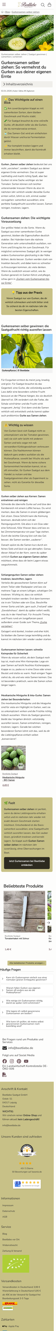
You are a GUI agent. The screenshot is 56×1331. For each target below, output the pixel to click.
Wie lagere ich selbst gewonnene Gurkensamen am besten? (23, 1012)
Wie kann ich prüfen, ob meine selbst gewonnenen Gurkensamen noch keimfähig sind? (24, 1024)
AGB (4, 1216)
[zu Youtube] (26, 1061)
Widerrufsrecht (9, 1245)
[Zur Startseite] (26, 5)
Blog (7, 11)
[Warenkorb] (49, 4)
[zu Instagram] (11, 1061)
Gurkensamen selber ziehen (26, 11)
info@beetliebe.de (11, 1125)
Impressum (7, 1205)
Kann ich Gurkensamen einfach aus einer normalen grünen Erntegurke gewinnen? (26, 978)
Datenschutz (8, 1211)
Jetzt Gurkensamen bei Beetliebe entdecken (29, 863)
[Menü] (4, 4)
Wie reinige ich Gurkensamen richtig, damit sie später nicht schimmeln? (24, 1001)
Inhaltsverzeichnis (19, 84)
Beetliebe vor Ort (10, 1239)
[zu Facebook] (5, 1061)
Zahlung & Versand (12, 1250)
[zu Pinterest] (19, 1061)
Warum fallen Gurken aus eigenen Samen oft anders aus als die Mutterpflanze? (23, 990)
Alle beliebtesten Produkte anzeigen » (26, 963)
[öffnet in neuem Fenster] (27, 1184)
